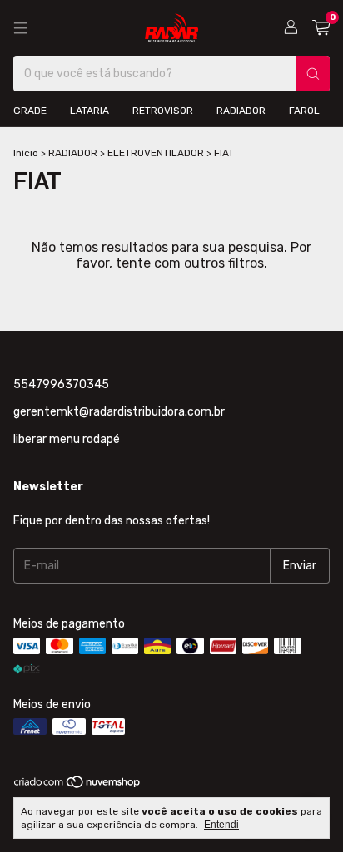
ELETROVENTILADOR (155, 153)
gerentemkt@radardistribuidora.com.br (119, 412)
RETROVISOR (162, 110)
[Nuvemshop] (77, 785)
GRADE (30, 110)
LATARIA (89, 110)
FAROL (304, 110)
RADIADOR (241, 110)
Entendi (221, 824)
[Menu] (20, 28)
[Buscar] (313, 73)
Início (25, 153)
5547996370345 (61, 384)
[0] (321, 28)
